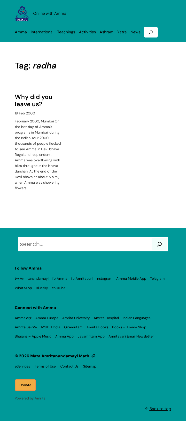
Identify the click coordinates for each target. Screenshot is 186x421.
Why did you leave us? (34, 100)
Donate (25, 385)
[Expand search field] (151, 32)
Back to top (160, 408)
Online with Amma (49, 13)
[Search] (159, 244)
